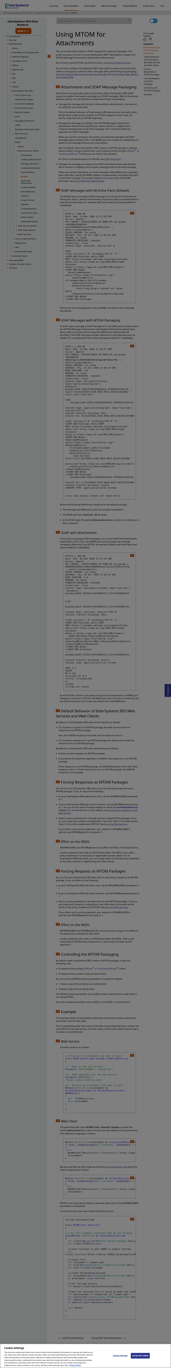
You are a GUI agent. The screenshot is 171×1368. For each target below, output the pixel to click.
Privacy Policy (75, 1365)
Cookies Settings (120, 1355)
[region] (85, 1356)
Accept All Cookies (140, 1355)
